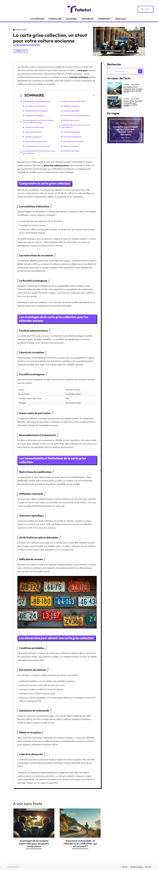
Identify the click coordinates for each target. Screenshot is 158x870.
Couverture (123, 123)
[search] (142, 9)
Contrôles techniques (78, 77)
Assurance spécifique (71, 111)
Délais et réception (70, 146)
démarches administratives (56, 165)
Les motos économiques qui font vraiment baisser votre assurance (125, 130)
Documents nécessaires (72, 137)
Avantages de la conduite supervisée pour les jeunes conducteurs (34, 843)
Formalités (20, 51)
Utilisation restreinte (71, 106)
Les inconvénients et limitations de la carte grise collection (39, 152)
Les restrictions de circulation (36, 111)
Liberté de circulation (33, 132)
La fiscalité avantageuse (34, 115)
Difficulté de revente (71, 120)
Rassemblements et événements (37, 146)
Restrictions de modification (74, 101)
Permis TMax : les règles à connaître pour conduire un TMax (133, 103)
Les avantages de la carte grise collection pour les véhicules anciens (38, 121)
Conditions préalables (71, 132)
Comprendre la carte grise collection (37, 101)
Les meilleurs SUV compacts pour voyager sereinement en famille (133, 89)
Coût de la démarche (71, 151)
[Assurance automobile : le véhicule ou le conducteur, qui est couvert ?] (80, 823)
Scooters (126, 99)
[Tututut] (79, 9)
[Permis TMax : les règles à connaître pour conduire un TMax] (114, 102)
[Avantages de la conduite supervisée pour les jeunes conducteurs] (34, 823)
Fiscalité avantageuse (33, 137)
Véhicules (126, 85)
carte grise (83, 70)
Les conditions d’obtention (35, 106)
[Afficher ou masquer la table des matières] (69, 95)
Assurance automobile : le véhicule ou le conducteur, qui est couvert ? (80, 843)
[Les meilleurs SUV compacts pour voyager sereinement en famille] (114, 88)
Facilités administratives (34, 127)
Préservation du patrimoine (35, 141)
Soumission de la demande (73, 141)
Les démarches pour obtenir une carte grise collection (75, 126)
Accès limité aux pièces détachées (76, 115)
